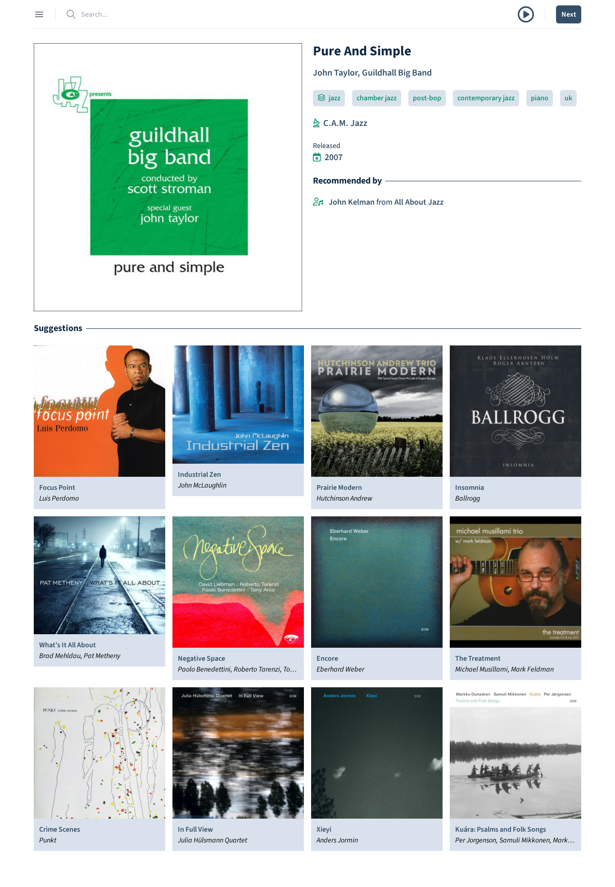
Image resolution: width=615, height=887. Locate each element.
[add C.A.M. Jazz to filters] (316, 123)
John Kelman (352, 202)
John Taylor (335, 73)
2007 (334, 157)
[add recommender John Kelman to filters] (318, 202)
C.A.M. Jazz (345, 123)
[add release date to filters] (317, 157)
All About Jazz (418, 202)
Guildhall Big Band (397, 73)
